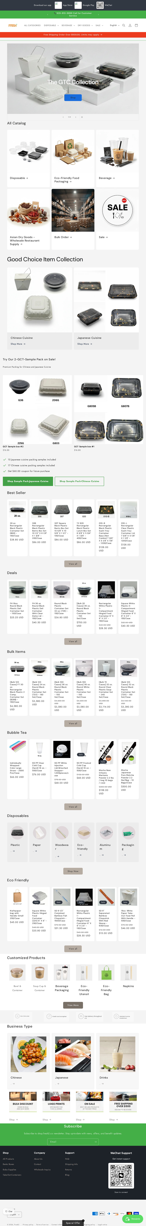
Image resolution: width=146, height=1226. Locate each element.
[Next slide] (76, 117)
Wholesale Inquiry (42, 1169)
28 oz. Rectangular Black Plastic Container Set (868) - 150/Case (17, 529)
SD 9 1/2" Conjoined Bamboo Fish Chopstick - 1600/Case (60, 915)
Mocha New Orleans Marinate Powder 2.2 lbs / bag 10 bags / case (106, 776)
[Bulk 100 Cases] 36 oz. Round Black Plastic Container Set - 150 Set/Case (61, 689)
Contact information (59, 1224)
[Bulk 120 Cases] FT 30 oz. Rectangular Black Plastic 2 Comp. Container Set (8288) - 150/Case (17, 692)
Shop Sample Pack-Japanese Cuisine (27, 481)
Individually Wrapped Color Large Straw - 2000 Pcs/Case (17, 768)
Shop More (16, 344)
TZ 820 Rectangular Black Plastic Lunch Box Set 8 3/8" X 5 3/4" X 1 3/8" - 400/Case (84, 530)
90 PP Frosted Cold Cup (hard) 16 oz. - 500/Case (84, 767)
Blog (67, 1174)
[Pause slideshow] (83, 117)
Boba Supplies (9, 1169)
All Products (8, 1158)
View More (73, 1005)
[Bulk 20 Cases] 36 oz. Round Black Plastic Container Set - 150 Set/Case (84, 611)
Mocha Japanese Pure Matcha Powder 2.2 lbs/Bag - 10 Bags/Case (127, 776)
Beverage (105, 178)
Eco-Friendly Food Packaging (66, 179)
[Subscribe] (95, 1142)
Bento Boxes (8, 1164)
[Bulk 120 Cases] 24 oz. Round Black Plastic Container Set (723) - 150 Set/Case (39, 689)
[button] (51, 25)
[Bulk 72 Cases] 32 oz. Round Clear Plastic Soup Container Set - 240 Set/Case (106, 689)
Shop (73, 97)
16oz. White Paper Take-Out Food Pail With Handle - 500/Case (128, 915)
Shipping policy (89, 1224)
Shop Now (73, 871)
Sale (102, 237)
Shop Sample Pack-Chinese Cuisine (79, 481)
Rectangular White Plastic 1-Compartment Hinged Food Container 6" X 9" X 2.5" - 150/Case (106, 612)
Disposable (17, 178)
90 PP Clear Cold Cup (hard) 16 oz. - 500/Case (39, 767)
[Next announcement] (98, 14)
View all (73, 563)
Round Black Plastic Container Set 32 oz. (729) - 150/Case (61, 608)
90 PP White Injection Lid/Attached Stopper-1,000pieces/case (61, 769)
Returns (68, 1169)
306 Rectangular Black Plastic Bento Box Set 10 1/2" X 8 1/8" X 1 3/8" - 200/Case (39, 530)
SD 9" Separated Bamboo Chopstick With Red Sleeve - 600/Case (104, 918)
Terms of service (42, 1224)
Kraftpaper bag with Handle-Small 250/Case (17, 914)
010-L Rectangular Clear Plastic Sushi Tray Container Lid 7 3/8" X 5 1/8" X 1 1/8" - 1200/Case (128, 532)
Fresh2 (16, 1224)
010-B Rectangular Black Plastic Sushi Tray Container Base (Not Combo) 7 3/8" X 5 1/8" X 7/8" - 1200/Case (106, 533)
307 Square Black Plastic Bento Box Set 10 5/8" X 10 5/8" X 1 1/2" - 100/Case (61, 529)
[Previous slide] (63, 117)
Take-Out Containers (12, 1174)
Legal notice (102, 1224)
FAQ (67, 1158)
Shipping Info (71, 1164)
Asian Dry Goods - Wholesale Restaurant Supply (25, 241)
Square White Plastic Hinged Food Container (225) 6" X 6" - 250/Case (39, 916)
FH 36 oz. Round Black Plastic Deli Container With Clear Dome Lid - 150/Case (38, 611)
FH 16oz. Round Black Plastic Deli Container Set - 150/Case (17, 608)
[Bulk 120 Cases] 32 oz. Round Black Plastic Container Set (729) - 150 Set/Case (128, 689)
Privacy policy (28, 1224)
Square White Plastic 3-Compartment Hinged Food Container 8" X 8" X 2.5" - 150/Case (128, 611)
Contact (37, 1164)
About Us (38, 1158)
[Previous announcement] (47, 14)
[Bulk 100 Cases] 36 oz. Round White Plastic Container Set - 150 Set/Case (84, 689)
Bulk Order (61, 237)
